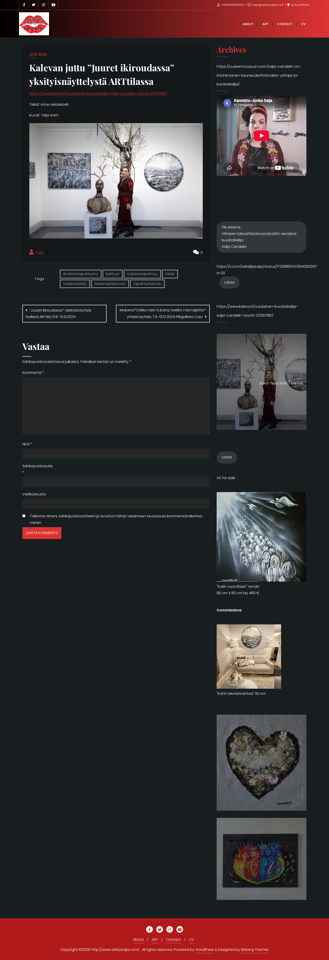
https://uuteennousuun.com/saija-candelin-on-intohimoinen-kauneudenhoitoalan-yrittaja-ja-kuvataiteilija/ (259, 75)
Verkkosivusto (33, 494)
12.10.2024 (38, 54)
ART (155, 939)
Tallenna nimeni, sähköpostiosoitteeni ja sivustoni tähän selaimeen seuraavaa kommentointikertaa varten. (116, 519)
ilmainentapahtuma (80, 273)
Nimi (27, 444)
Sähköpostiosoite (33, 469)
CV (191, 939)
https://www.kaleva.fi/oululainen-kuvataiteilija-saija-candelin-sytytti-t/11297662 (98, 93)
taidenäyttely (75, 283)
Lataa (229, 282)
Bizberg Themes (255, 949)
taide (170, 273)
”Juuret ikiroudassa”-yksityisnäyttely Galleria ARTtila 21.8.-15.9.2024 (59, 313)
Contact (173, 939)
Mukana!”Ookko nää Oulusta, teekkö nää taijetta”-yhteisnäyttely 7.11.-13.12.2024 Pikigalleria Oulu (163, 313)
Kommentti (33, 372)
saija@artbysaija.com (267, 5)
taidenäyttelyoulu (110, 283)
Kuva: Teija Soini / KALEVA (281, 383)
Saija (39, 252)
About (138, 939)
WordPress (204, 949)
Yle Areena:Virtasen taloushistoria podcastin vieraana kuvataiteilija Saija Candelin (259, 237)
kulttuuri (112, 273)
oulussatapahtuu (142, 273)
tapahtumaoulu (147, 283)
